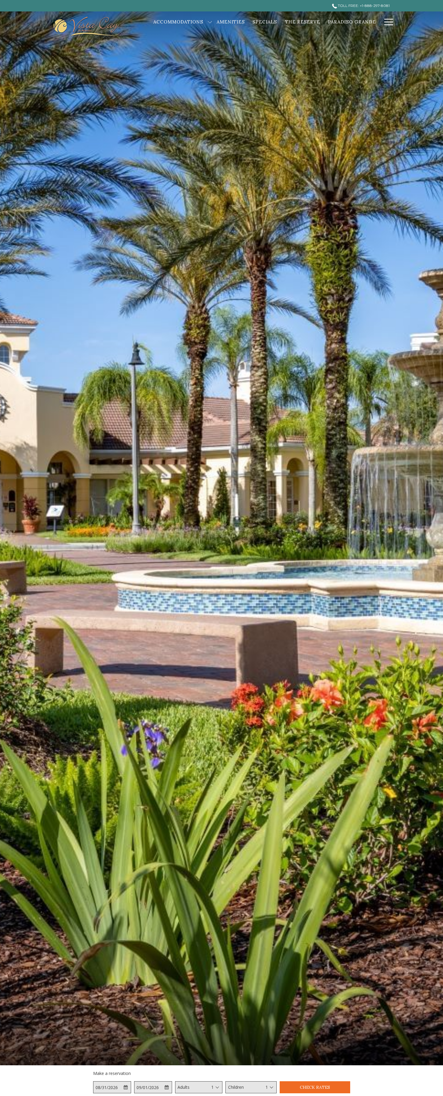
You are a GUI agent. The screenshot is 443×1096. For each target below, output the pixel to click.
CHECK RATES (315, 1087)
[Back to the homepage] (87, 26)
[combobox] (212, 1087)
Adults (184, 1087)
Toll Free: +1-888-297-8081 (363, 5)
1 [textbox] (212, 1087)
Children (236, 1087)
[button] (112, 1087)
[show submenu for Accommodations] (210, 21)
